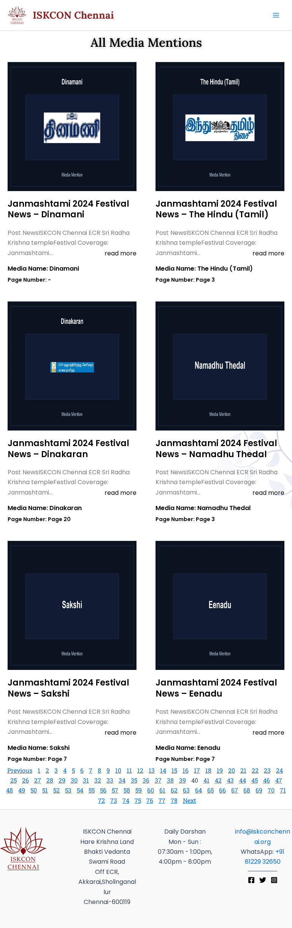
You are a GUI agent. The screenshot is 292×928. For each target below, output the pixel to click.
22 (255, 770)
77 (162, 800)
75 (138, 800)
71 (283, 790)
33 (109, 780)
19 (220, 770)
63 (186, 790)
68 (246, 790)
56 (103, 790)
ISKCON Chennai (73, 15)
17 (197, 770)
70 (271, 790)
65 (210, 790)
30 (74, 780)
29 (62, 780)
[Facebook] (251, 880)
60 (150, 790)
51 (45, 790)
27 (37, 780)
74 (125, 800)
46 (266, 780)
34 (122, 780)
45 (254, 780)
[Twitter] (262, 880)
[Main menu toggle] (276, 15)
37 (158, 780)
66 (222, 790)
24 (279, 770)
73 (113, 800)
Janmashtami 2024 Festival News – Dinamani (68, 209)
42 (218, 780)
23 (267, 770)
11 (129, 770)
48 (9, 790)
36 (146, 780)
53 (68, 790)
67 (234, 790)
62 (174, 790)
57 (115, 790)
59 (138, 790)
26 (25, 780)
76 (149, 800)
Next (189, 800)
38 (170, 780)
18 (208, 770)
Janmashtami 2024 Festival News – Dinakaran (68, 448)
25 (13, 780)
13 (152, 770)
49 (21, 790)
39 (182, 780)
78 (174, 800)
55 (92, 790)
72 (101, 800)
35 (134, 780)
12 (140, 770)
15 (174, 770)
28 (49, 780)
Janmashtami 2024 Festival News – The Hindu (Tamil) (216, 209)
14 (163, 770)
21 (243, 770)
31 (86, 780)
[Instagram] (274, 880)
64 (198, 790)
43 (230, 780)
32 (97, 780)
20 (231, 770)
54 (80, 790)
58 (127, 790)
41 (206, 780)
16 (185, 770)
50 (33, 790)
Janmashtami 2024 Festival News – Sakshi (68, 688)
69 (259, 790)
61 (162, 790)
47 (278, 780)
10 (118, 770)
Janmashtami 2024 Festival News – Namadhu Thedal (216, 448)
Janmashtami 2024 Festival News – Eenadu (216, 688)
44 (242, 780)
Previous (19, 770)
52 (56, 790)
